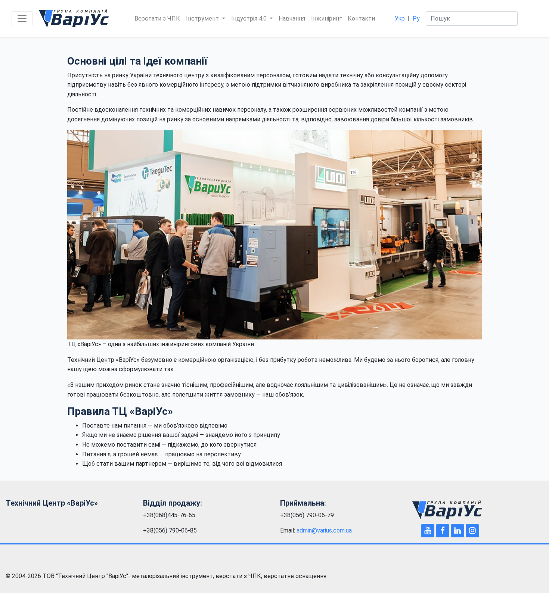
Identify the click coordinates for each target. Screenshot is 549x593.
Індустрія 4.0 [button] (249, 18)
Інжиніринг (326, 18)
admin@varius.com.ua (324, 530)
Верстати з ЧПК (157, 18)
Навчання (292, 18)
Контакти (361, 18)
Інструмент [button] (203, 18)
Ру (416, 18)
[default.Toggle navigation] (22, 18)
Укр (400, 18)
